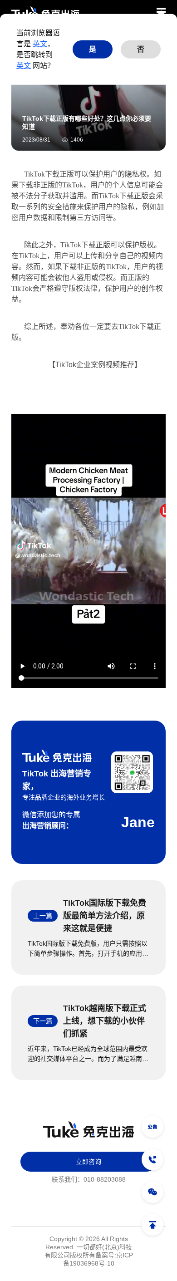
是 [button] (92, 49)
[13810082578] (152, 1159)
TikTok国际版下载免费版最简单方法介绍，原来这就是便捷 (104, 915)
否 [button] (140, 49)
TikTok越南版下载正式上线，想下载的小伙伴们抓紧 (104, 1021)
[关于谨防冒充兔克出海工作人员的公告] (152, 1127)
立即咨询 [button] (88, 1161)
